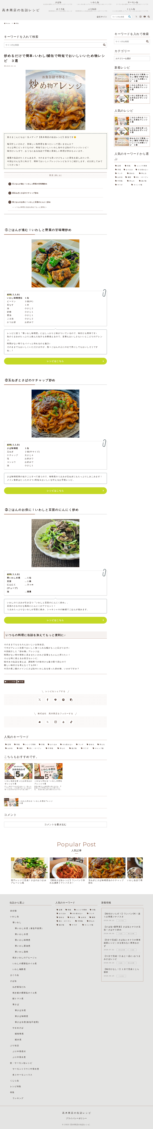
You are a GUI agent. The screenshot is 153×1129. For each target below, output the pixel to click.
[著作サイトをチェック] (39, 721)
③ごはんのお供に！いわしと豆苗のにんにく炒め (31, 202)
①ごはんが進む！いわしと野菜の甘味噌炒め (29, 184)
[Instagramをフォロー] (140, 16)
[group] (29, 871)
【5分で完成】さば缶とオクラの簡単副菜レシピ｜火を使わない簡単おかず (122, 943)
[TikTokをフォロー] (71, 721)
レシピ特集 (11, 682)
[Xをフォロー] (136, 16)
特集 (22, 682)
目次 (51, 175)
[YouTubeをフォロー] (145, 16)
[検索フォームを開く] (149, 16)
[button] (129, 16)
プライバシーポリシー (76, 1118)
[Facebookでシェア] (47, 699)
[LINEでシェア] (55, 699)
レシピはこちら (55, 361)
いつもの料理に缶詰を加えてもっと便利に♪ (31, 207)
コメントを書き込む (55, 824)
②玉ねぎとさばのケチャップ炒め (25, 193)
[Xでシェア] (39, 699)
